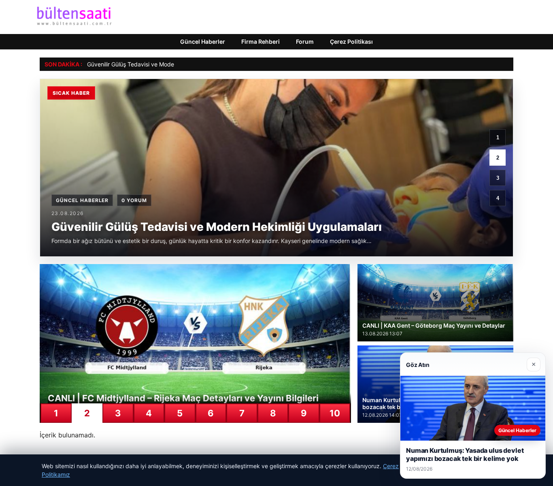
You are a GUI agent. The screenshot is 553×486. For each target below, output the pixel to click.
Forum (305, 41)
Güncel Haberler (202, 41)
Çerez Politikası (351, 41)
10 (335, 413)
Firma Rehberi (260, 41)
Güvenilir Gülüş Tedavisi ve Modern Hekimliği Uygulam (158, 64)
